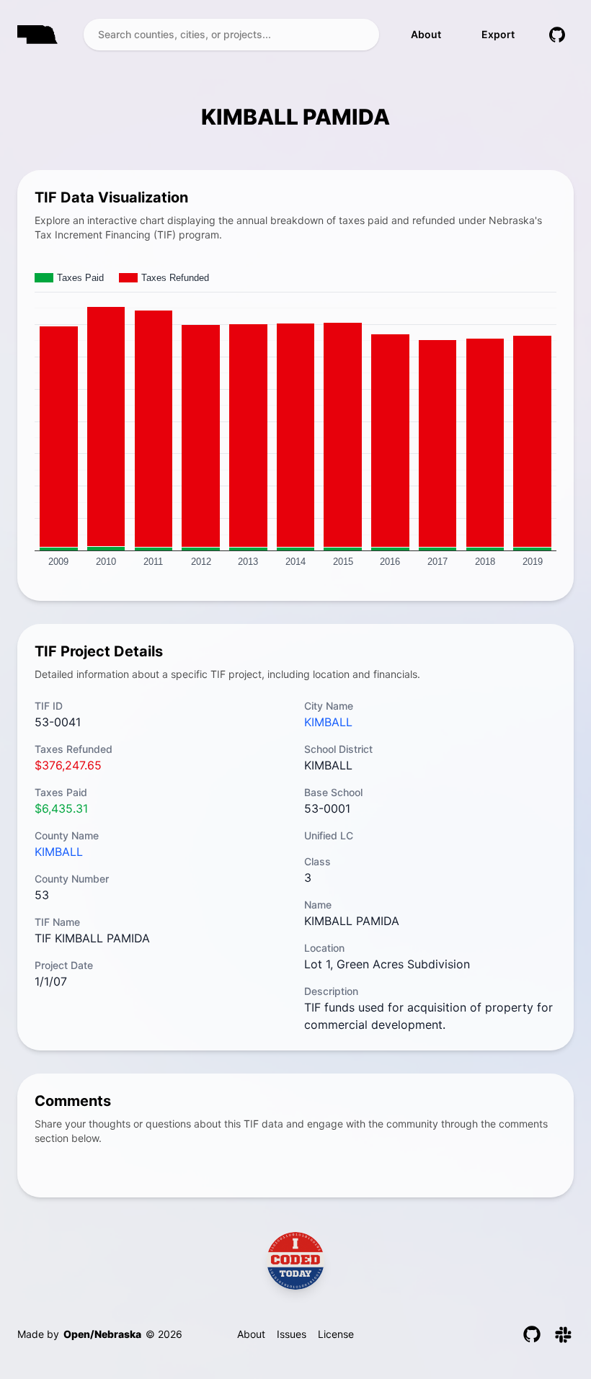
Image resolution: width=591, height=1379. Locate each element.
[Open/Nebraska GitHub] (295, 1261)
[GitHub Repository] (557, 34)
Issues (291, 1334)
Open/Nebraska (102, 1334)
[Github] (532, 1334)
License (336, 1334)
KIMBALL (59, 851)
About (426, 34)
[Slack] (564, 1334)
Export (498, 34)
